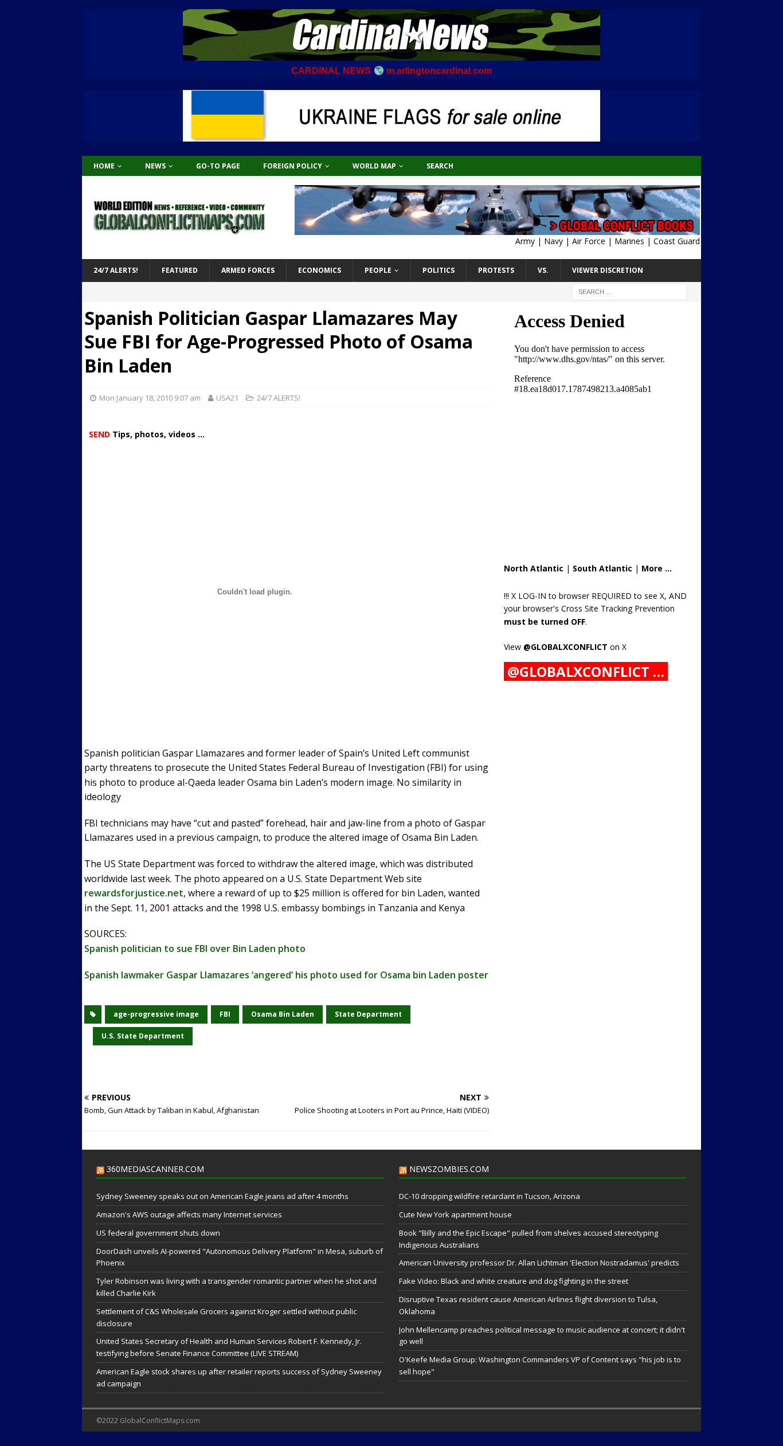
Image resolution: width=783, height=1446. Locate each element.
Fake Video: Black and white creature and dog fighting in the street (513, 1281)
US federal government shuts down (158, 1233)
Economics (319, 270)
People (378, 270)
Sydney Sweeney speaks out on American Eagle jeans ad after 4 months (222, 1196)
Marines (629, 241)
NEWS (155, 166)
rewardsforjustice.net (133, 893)
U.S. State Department (142, 1036)
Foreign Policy (292, 166)
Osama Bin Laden (282, 1014)
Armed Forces (248, 270)
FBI (225, 1014)
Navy (553, 241)
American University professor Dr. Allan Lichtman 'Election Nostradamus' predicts (539, 1262)
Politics (438, 270)
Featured (180, 270)
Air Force (588, 241)
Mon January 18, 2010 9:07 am (150, 398)
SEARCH (439, 166)
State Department (368, 1014)
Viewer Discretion (607, 270)
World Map (374, 166)
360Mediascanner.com (155, 1168)
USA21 (227, 398)
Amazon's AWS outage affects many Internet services (189, 1214)
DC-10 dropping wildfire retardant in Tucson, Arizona (489, 1196)
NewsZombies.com (449, 1168)
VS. (543, 270)
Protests (496, 270)
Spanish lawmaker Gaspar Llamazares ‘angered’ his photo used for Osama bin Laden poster (286, 975)
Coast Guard (676, 241)
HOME (104, 166)
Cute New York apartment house (455, 1214)
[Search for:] (629, 290)
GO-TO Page (218, 166)
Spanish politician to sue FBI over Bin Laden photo (195, 948)
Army (525, 241)
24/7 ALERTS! (115, 270)
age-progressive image (156, 1014)
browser (574, 595)
